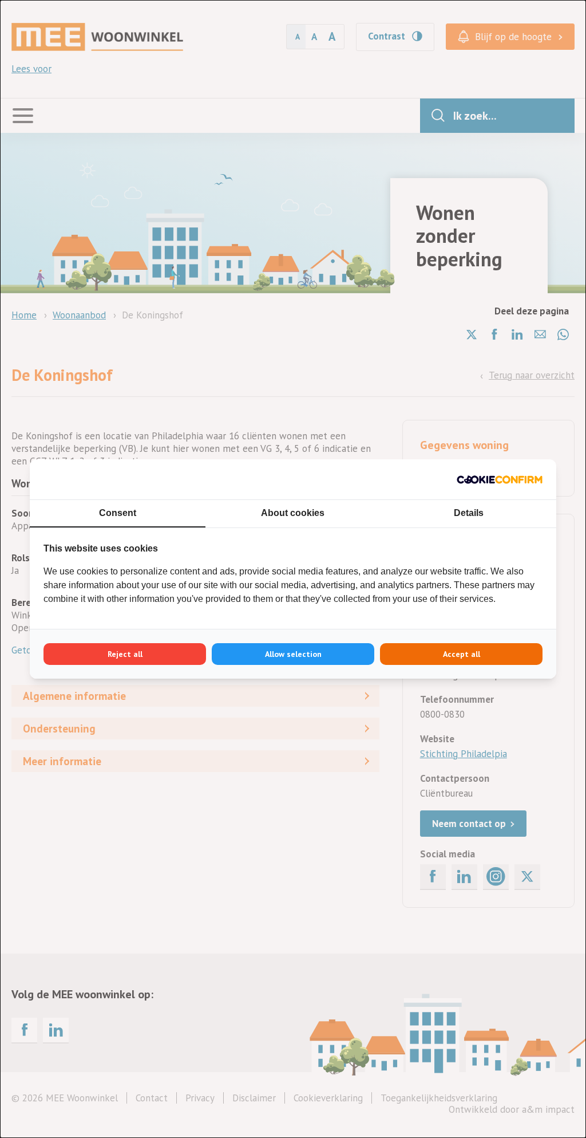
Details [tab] (469, 513)
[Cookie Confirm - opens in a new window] (500, 479)
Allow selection (293, 654)
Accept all (461, 654)
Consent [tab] (117, 513)
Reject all (125, 654)
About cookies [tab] (292, 513)
